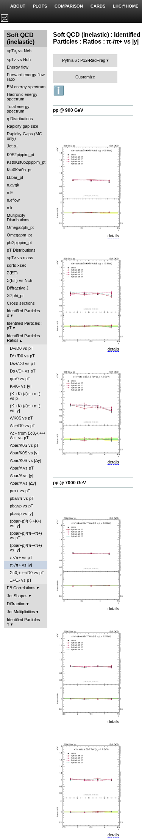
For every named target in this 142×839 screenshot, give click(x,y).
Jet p (12, 146)
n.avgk (13, 185)
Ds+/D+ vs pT (23, 371)
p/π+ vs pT (20, 490)
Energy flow (17, 67)
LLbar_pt (15, 177)
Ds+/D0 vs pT (23, 363)
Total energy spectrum (18, 108)
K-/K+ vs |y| (20, 386)
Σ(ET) (12, 273)
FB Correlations (21, 587)
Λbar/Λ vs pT (22, 468)
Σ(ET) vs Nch (19, 280)
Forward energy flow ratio (26, 76)
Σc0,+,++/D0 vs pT (27, 572)
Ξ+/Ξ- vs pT (21, 580)
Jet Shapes (17, 595)
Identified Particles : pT (24, 325)
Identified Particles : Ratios (24, 338)
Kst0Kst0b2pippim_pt (26, 162)
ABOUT (17, 6)
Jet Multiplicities (21, 611)
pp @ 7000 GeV (69, 482)
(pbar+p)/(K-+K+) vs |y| (25, 523)
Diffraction (16, 603)
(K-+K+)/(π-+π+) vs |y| (25, 408)
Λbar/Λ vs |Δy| (23, 483)
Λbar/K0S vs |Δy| (25, 460)
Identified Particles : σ (24, 313)
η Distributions (20, 118)
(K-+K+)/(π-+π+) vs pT (25, 396)
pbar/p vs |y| (21, 513)
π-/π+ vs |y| (21, 565)
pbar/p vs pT (21, 506)
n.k (9, 207)
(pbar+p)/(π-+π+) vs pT (26, 535)
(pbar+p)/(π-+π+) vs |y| (26, 547)
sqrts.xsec (17, 265)
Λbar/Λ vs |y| (21, 475)
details (113, 235)
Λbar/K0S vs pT (24, 445)
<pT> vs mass (20, 257)
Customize (85, 77)
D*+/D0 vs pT (22, 356)
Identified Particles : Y (24, 621)
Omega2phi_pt (20, 227)
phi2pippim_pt (19, 242)
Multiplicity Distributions (18, 217)
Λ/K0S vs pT (21, 418)
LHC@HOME (125, 6)
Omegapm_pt (19, 235)
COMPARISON (69, 6)
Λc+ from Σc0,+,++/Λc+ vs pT (27, 435)
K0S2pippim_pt (20, 154)
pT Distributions (21, 250)
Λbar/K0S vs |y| (24, 453)
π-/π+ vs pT (21, 557)
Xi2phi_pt (15, 295)
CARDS (98, 6)
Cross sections (21, 303)
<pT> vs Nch (19, 51)
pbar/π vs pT (22, 498)
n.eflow (13, 200)
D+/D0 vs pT (21, 348)
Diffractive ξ (17, 288)
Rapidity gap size (22, 126)
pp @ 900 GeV (68, 110)
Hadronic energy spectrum (22, 96)
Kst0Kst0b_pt (19, 169)
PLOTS (40, 6)
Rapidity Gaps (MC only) (24, 136)
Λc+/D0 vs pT (22, 425)
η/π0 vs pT (20, 378)
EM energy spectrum (26, 87)
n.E (10, 192)
